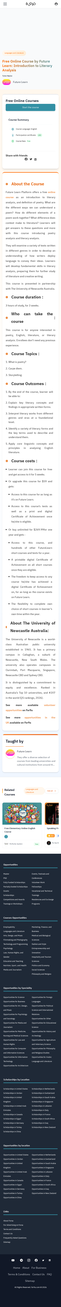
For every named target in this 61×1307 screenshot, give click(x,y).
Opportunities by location (16, 1145)
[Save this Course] (6, 836)
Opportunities (10, 864)
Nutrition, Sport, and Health (14, 965)
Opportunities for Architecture (15, 1065)
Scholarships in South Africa (43, 1118)
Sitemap (6, 1242)
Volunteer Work (38, 882)
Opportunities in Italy (40, 1176)
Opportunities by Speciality (17, 988)
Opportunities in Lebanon (42, 1172)
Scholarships (8, 895)
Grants (6, 891)
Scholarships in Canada (13, 1114)
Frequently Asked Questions (14, 1237)
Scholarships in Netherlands (43, 1088)
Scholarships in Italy (40, 1110)
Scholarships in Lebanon (42, 1106)
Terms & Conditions (19, 1274)
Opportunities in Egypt (12, 1184)
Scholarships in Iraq (40, 1123)
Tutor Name (7, 76)
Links (6, 1211)
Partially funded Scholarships (15, 886)
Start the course (30, 107)
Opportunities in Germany (13, 1189)
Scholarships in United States (15, 1088)
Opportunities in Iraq (40, 1189)
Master (6, 874)
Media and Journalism (12, 969)
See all (50, 790)
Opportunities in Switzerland (43, 1159)
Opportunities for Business (14, 1001)
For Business (38, 1268)
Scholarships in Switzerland (43, 1093)
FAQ (49, 1274)
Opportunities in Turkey (12, 1193)
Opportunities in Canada (13, 1180)
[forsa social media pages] (13, 1260)
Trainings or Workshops (12, 903)
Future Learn (20, 82)
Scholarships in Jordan (12, 1093)
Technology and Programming (15, 944)
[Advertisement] (30, 1299)
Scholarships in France (41, 1114)
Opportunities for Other (41, 1018)
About (25, 1268)
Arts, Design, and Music (13, 935)
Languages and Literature (13, 931)
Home (16, 1268)
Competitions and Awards (14, 899)
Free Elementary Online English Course (19, 830)
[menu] (5, 4)
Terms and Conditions (12, 1229)
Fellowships (37, 886)
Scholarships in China (12, 1131)
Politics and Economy (40, 965)
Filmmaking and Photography (15, 939)
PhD (5, 878)
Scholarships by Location (16, 1079)
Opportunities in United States (15, 1154)
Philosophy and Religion (41, 974)
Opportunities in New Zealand (44, 1193)
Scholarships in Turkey (12, 1127)
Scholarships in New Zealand (44, 1127)
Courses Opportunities (15, 918)
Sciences (35, 961)
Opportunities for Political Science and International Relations (42, 1010)
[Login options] (56, 4)
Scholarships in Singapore (42, 1101)
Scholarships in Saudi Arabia (43, 1097)
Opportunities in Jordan (13, 1159)
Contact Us (7, 1233)
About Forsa (8, 1220)
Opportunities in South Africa (43, 1184)
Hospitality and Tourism (41, 957)
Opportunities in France (41, 1180)
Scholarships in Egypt (12, 1118)
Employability (9, 927)
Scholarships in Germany (13, 1123)
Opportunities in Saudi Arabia (44, 1163)
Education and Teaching (13, 961)
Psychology (8, 948)
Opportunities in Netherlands (44, 1154)
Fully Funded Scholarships (14, 882)
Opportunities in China (12, 1197)
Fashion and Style (39, 944)
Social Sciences (38, 969)
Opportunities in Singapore (43, 1167)
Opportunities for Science (13, 997)
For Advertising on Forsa (13, 1225)
